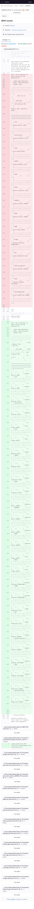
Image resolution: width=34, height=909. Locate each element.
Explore (7, 2)
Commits (21, 5)
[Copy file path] (18, 49)
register (13, 899)
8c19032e (27, 5)
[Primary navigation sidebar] (2, 6)
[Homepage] (2, 2)
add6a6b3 (12, 25)
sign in (18, 899)
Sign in (30, 2)
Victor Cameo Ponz (8, 5)
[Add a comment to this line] (1, 60)
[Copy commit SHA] (12, 10)
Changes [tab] (6, 39)
